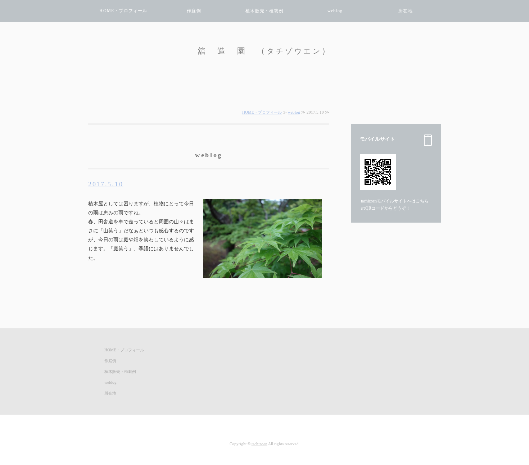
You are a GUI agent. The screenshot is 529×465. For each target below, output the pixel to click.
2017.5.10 (105, 184)
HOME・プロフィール (123, 10)
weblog (335, 10)
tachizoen (259, 444)
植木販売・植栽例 (264, 10)
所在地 (405, 10)
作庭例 (194, 10)
